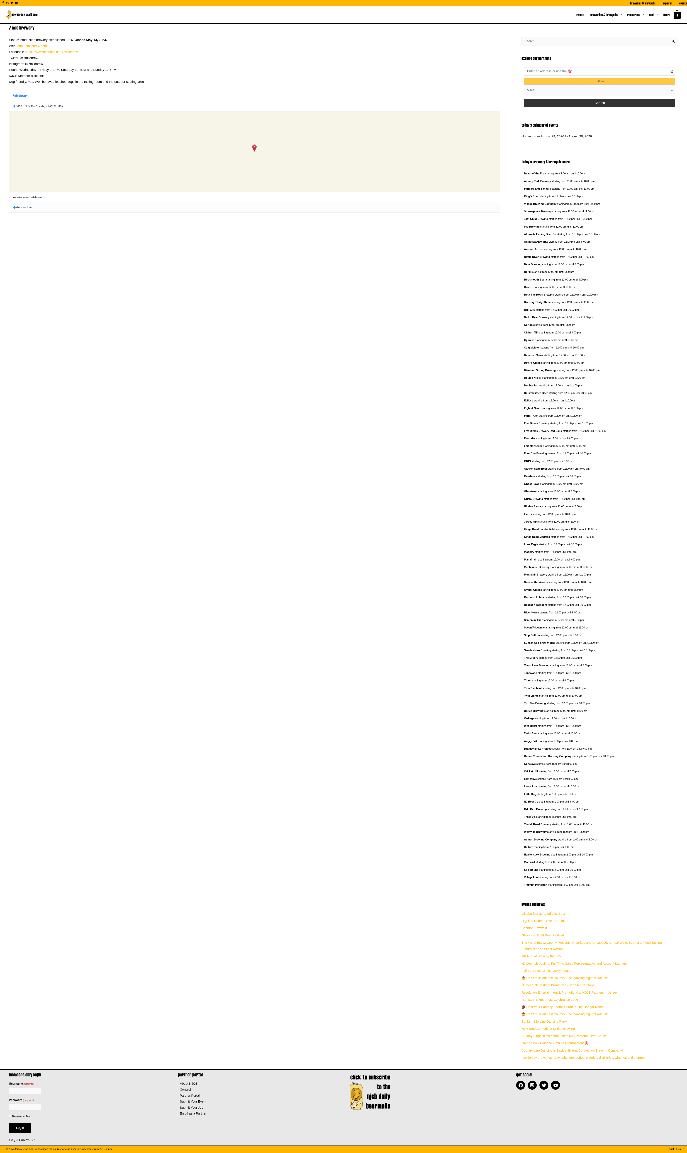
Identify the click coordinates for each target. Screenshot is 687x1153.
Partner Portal (189, 1095)
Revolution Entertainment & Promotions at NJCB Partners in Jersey (570, 992)
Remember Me (21, 1116)
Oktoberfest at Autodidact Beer (543, 913)
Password (21, 1099)
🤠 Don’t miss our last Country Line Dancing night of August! (565, 978)
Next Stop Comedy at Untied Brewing (548, 1028)
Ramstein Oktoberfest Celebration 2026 (550, 999)
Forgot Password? (22, 1140)
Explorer (667, 3)
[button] (254, 148)
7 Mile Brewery (20, 95)
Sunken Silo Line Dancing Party (544, 1021)
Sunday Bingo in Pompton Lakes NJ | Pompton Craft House (564, 1036)
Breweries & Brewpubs (643, 3)
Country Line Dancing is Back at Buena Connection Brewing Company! (572, 1050)
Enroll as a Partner (192, 1113)
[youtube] (17, 2)
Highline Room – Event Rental (543, 921)
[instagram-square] (533, 1085)
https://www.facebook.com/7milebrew (51, 52)
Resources (634, 15)
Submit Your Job (190, 1107)
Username (21, 1083)
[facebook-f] (3, 2)
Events (683, 3)
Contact (184, 1089)
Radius (600, 80)
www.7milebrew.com (34, 197)
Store (667, 15)
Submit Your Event (192, 1101)
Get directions (24, 207)
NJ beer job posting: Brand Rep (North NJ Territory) (558, 985)
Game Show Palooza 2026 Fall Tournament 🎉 (555, 1043)
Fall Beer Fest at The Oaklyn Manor (547, 970)
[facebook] (521, 1085)
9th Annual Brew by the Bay (541, 956)
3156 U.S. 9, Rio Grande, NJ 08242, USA (39, 106)
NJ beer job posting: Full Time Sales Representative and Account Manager (575, 963)
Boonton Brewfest (534, 928)
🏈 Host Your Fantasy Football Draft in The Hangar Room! (563, 1007)
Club (652, 15)
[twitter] (12, 2)
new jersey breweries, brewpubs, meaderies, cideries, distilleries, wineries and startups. (584, 1057)
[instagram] (8, 2)
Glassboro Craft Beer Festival (543, 935)
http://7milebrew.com (32, 46)
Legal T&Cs (674, 1148)
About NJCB (188, 1083)
